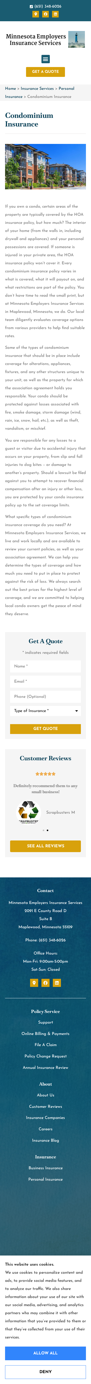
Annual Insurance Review (45, 1068)
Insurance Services (37, 89)
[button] (45, 59)
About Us (45, 1095)
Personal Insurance (45, 1180)
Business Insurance (46, 1168)
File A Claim (46, 1045)
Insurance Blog (45, 1141)
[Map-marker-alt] (35, 14)
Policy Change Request (46, 1056)
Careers (46, 1129)
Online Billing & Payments (45, 1034)
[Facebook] (45, 14)
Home (10, 89)
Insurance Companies (45, 1118)
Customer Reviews (45, 1107)
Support (45, 1023)
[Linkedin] (55, 14)
